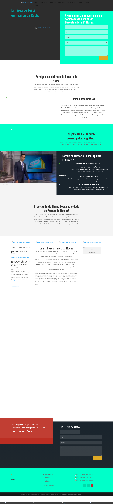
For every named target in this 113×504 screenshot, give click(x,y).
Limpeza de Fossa (61, 2)
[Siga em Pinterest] (92, 485)
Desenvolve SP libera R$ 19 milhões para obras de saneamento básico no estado (20, 263)
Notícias (87, 2)
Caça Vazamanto (71, 2)
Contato (36, 5)
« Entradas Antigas (15, 286)
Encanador (52, 2)
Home (35, 2)
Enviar (103, 58)
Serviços (80, 2)
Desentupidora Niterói (75, 494)
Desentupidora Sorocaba (64, 494)
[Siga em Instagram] (88, 485)
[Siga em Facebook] (84, 485)
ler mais (13, 280)
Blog (18, 267)
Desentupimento (43, 2)
